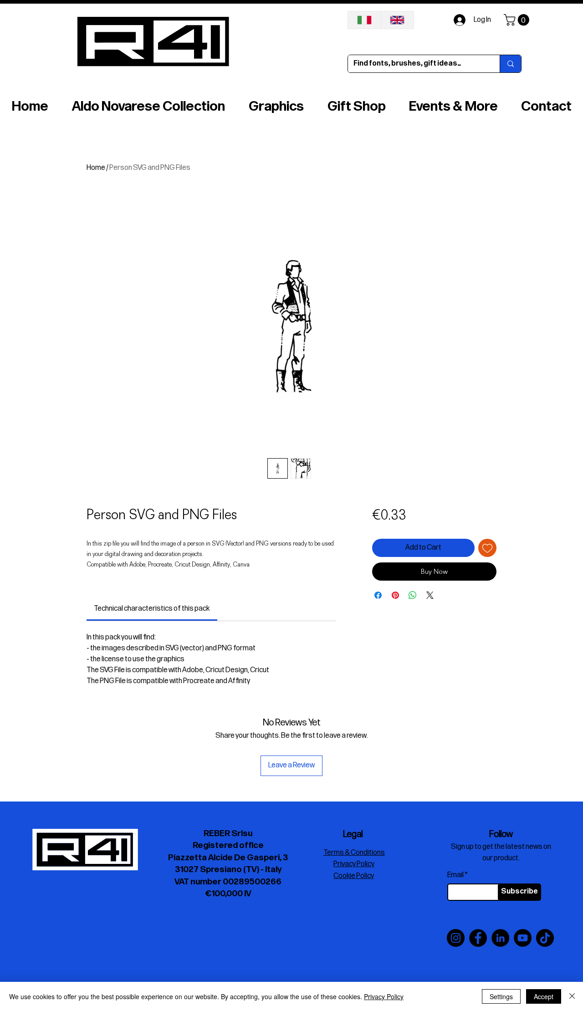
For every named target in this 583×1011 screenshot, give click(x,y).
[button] (518, 20)
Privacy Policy (384, 996)
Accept (543, 996)
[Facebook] (478, 938)
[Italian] (364, 20)
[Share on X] (429, 595)
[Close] (572, 996)
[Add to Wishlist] (487, 548)
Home (96, 167)
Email (455, 875)
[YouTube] (523, 938)
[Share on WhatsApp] (412, 595)
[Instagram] (456, 938)
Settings (501, 996)
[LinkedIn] (500, 938)
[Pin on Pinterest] (395, 595)
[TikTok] (545, 938)
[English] (397, 20)
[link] (152, 608)
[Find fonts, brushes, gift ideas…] (510, 63)
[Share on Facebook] (378, 595)
